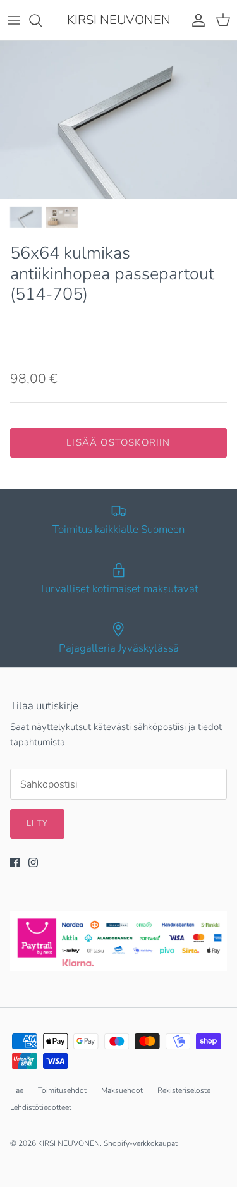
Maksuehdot (122, 1090)
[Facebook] (15, 862)
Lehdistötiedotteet (40, 1107)
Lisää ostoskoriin (118, 442)
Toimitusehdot (62, 1090)
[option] (118, 120)
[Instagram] (33, 862)
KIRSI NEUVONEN (69, 1143)
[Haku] (42, 20)
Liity (37, 823)
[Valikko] (14, 20)
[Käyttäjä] (195, 20)
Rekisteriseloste (183, 1090)
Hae (16, 1090)
